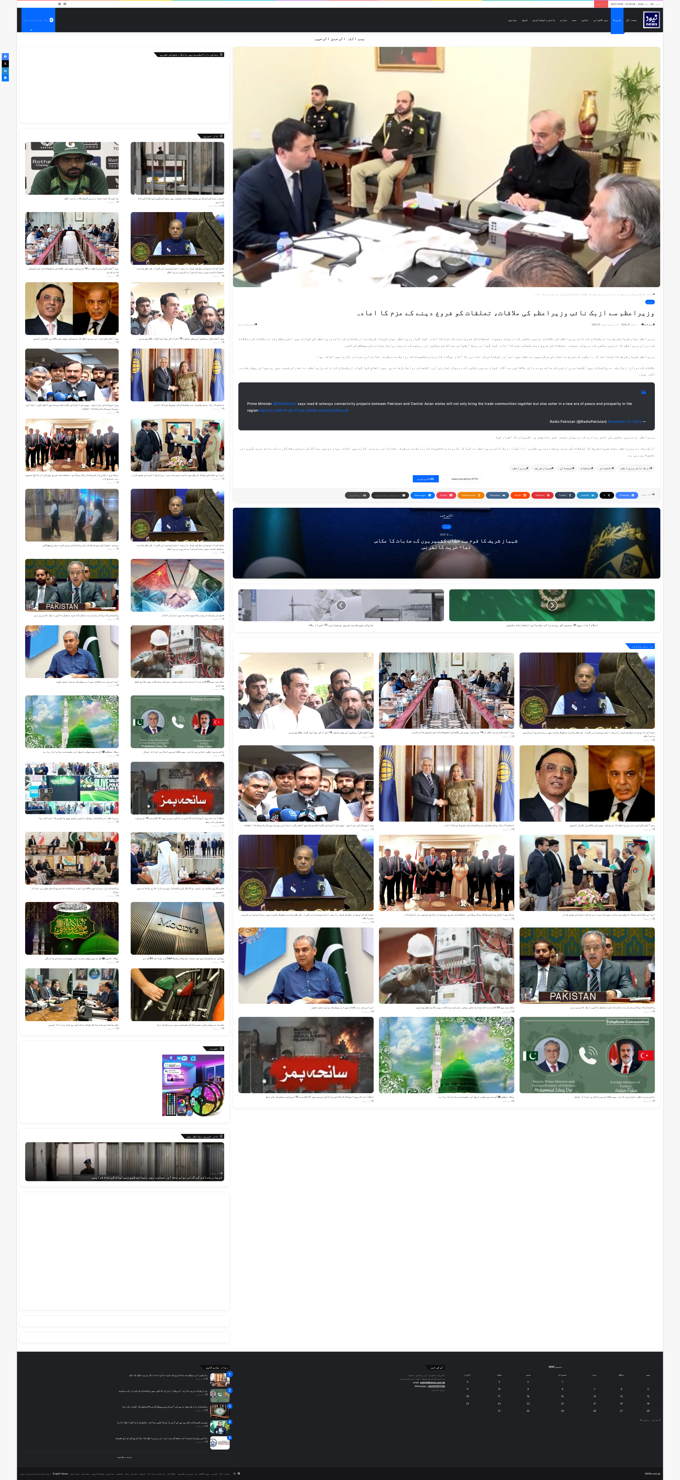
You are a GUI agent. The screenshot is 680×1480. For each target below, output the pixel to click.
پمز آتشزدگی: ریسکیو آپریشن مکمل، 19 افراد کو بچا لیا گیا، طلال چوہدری (331, 732)
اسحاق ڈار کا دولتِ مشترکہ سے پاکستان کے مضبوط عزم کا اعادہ (478, 825)
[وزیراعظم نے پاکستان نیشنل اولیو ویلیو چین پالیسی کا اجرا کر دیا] (72, 788)
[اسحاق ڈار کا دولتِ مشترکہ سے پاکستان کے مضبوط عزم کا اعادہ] (446, 783)
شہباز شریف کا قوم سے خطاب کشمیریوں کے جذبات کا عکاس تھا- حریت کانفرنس (447, 543)
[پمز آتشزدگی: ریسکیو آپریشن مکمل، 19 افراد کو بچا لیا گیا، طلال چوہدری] (306, 691)
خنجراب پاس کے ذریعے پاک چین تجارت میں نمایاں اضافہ (192, 615)
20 (621, 1403)
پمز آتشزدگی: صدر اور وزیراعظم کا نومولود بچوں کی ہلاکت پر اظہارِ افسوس (612, 825)
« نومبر (655, 1419)
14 (594, 1396)
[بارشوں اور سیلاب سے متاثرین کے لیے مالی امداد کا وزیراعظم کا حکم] (220, 1380)
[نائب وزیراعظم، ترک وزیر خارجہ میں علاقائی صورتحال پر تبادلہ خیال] (587, 1055)
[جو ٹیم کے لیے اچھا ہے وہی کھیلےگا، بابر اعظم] (72, 168)
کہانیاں (75, 1473)
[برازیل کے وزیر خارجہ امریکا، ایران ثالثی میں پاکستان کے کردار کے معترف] (220, 1395)
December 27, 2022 (625, 422)
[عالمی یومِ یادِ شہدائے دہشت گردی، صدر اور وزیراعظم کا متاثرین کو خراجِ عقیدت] (220, 1443)
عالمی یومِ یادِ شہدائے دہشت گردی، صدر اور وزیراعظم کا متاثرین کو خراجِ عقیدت (161, 1437)
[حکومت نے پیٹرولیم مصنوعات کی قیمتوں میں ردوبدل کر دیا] (177, 994)
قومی (618, 19)
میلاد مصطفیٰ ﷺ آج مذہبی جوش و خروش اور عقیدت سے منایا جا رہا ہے (476, 1096)
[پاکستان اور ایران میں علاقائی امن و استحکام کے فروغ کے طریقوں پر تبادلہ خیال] (72, 858)
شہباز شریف (543, 468)
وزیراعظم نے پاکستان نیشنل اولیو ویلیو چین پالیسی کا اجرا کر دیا (79, 817)
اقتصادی (606, 468)
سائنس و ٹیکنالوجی (543, 19)
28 (594, 1410)
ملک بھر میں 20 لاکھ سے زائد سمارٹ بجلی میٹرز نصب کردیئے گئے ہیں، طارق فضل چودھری (465, 1007)
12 (648, 1396)
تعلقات (586, 468)
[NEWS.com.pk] (651, 20)
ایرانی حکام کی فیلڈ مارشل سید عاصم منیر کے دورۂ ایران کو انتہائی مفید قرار (608, 914)
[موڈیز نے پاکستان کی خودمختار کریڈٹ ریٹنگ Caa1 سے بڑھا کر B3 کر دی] (177, 928)
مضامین (512, 19)
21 (594, 1403)
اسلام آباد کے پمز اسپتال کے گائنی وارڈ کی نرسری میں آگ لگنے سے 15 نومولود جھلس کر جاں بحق (320, 1096)
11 (467, 1389)
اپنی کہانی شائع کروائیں (36, 1473)
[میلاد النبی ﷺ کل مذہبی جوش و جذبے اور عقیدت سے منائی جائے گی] (72, 928)
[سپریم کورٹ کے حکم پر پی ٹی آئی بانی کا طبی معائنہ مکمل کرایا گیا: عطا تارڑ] (220, 1427)
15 (562, 1396)
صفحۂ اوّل (631, 19)
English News (60, 1473)
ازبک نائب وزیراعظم (635, 468)
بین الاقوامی (600, 19)
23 (528, 1403)
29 (562, 1410)
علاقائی (171, 1473)
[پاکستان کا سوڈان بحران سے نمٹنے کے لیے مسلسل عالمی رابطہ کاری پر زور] (587, 965)
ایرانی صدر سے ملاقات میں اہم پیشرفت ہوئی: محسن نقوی (342, 1007)
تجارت (563, 19)
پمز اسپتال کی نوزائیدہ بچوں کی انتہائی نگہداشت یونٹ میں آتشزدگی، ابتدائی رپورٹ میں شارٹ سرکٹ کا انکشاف (309, 825)
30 (528, 1410)
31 (499, 1410)
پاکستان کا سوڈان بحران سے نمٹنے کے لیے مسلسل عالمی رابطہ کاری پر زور (612, 1007)
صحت (574, 19)
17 (499, 1396)
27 (621, 1410)
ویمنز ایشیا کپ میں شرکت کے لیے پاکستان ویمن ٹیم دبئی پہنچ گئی (81, 545)
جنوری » (644, 1419)
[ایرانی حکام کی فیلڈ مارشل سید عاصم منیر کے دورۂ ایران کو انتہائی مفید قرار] (587, 873)
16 (528, 1396)
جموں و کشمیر (185, 1473)
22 (562, 1403)
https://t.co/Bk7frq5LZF (278, 410)
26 (648, 1410)
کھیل (525, 19)
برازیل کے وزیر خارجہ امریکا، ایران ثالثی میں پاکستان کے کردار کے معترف (163, 1390)
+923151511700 (436, 1386)
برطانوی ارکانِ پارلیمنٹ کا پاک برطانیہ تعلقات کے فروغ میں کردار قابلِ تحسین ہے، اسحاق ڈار (459, 914)
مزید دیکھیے (124, 1456)
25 (467, 1403)
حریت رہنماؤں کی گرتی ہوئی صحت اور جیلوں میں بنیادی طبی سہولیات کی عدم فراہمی (157, 1177)
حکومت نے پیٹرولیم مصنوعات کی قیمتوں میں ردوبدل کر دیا (190, 1024)
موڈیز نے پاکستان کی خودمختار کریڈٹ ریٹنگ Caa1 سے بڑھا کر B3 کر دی (183, 958)
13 (621, 1396)
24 (499, 1403)
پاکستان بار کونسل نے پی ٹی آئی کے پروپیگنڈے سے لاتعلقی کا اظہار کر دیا (165, 1406)
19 (648, 1403)
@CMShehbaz (285, 404)
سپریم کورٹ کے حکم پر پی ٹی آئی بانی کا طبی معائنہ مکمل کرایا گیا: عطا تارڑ (162, 1422)
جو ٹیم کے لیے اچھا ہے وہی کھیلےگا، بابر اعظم (91, 198)
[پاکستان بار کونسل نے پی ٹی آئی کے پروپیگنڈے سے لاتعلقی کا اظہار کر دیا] (220, 1411)
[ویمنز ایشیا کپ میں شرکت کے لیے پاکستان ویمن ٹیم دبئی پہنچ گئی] (72, 515)
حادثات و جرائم (156, 1473)
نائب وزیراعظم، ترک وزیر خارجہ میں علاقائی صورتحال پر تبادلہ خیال (614, 1096)
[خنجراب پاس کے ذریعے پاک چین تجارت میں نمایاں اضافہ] (177, 585)
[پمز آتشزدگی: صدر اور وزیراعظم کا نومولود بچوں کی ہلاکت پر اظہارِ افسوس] (587, 783)
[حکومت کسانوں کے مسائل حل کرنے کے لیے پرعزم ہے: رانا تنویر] (72, 994)
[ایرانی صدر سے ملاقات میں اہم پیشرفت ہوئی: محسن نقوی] (306, 965)
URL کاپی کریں (425, 478)
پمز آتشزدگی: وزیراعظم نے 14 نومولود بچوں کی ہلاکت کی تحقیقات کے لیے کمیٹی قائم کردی (463, 732)
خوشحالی (566, 468)
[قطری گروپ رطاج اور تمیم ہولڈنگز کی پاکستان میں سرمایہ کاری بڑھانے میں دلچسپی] (177, 858)
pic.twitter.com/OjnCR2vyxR (324, 410)
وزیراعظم (519, 468)
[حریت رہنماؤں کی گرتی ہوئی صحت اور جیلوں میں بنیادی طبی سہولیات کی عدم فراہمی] (177, 168)
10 (499, 1389)
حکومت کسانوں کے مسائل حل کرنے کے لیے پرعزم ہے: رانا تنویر (83, 1024)
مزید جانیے (438, 1389)
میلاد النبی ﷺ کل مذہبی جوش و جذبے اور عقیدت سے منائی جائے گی (82, 958)
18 (467, 1396)
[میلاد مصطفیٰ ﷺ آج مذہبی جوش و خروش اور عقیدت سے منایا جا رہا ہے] (446, 1055)
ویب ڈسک (648, 324)
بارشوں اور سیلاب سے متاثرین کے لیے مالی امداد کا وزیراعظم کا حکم (168, 1374)
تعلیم (584, 19)
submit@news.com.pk (432, 1382)
